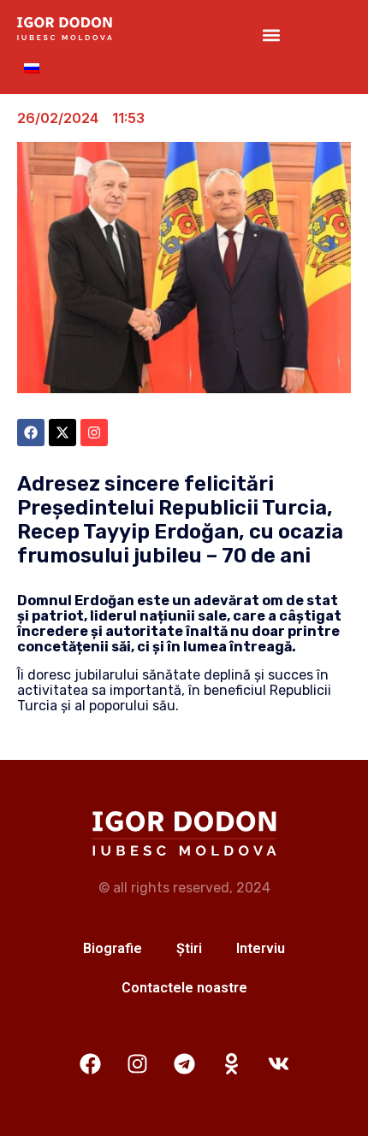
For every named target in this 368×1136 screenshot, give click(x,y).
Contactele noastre (184, 988)
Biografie (112, 948)
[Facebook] (89, 1063)
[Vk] (278, 1063)
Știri (189, 948)
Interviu (260, 948)
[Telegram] (184, 1063)
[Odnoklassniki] (231, 1063)
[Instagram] (137, 1063)
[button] (271, 35)
